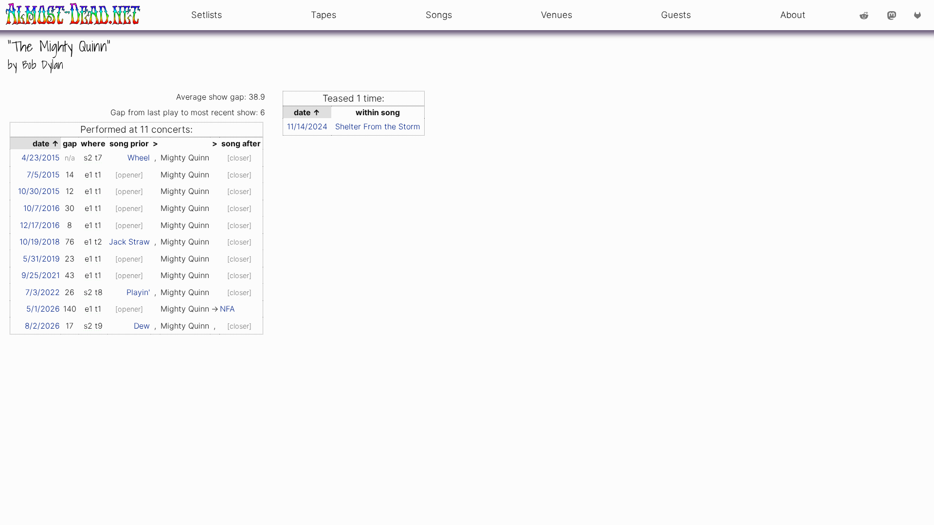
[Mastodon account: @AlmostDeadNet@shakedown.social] (891, 15)
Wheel (138, 157)
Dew (142, 326)
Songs (439, 14)
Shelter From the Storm (377, 126)
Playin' (138, 292)
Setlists (206, 14)
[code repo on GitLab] (919, 15)
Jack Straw (129, 241)
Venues (556, 14)
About (793, 14)
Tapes (323, 14)
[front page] (73, 15)
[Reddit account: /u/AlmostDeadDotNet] (864, 15)
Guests (676, 14)
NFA (227, 309)
